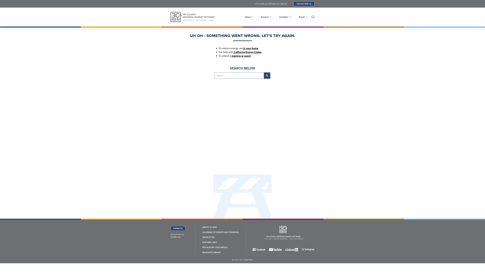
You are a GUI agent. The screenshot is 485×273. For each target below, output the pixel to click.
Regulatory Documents (215, 247)
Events (302, 17)
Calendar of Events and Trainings (220, 232)
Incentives (283, 17)
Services (265, 17)
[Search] (267, 76)
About (247, 17)
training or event (241, 56)
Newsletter (208, 237)
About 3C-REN (209, 227)
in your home (250, 48)
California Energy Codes (247, 52)
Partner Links (209, 242)
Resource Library (211, 252)
